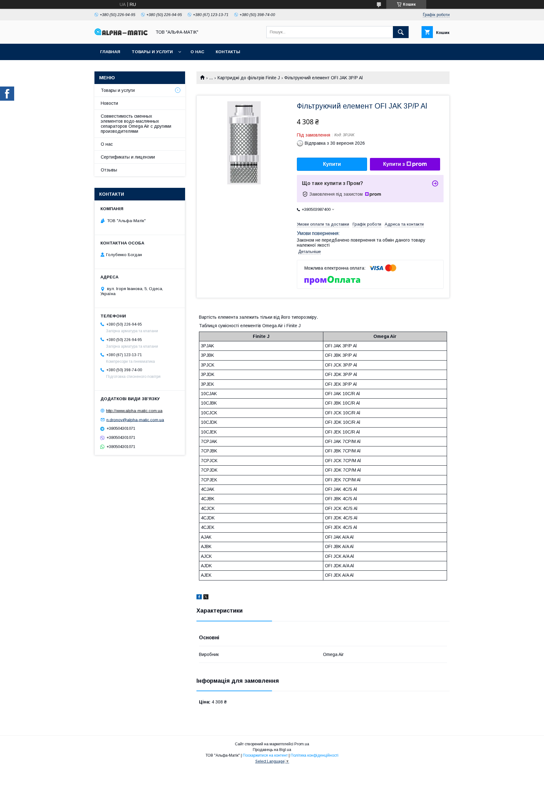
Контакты (228, 51)
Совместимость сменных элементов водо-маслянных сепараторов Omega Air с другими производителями (136, 124)
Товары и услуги (152, 51)
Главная (110, 51)
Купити (332, 164)
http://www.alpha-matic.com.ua (134, 410)
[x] (205, 597)
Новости (109, 103)
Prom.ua (301, 744)
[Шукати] (401, 32)
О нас (197, 51)
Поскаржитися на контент (265, 755)
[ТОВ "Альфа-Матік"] (121, 33)
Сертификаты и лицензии (128, 157)
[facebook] (199, 597)
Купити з (394, 164)
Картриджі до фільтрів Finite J (249, 77)
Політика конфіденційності (314, 755)
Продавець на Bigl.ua (272, 750)
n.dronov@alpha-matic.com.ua (135, 419)
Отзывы (109, 169)
